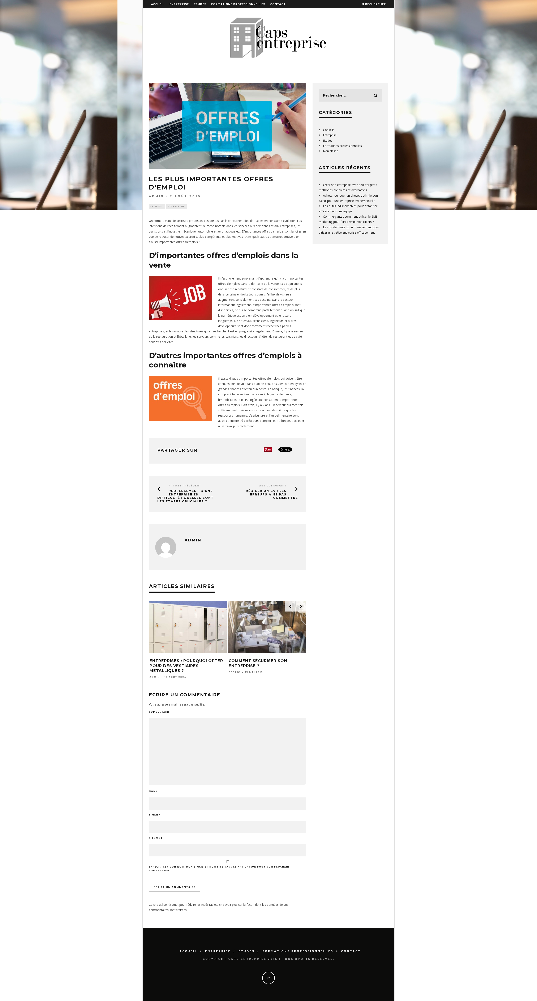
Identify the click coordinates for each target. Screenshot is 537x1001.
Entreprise (179, 4)
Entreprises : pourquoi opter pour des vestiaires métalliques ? (186, 666)
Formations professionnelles (238, 4)
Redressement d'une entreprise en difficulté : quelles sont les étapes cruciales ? (185, 496)
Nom (153, 791)
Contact (277, 4)
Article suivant (273, 485)
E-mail (154, 814)
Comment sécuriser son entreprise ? (258, 663)
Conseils (328, 130)
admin (156, 195)
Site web (155, 837)
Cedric (234, 672)
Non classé (330, 151)
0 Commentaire (177, 206)
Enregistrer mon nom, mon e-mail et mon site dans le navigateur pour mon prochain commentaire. (219, 868)
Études (200, 4)
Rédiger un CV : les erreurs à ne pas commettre (272, 494)
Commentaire (159, 711)
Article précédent (185, 485)
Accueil (157, 4)
